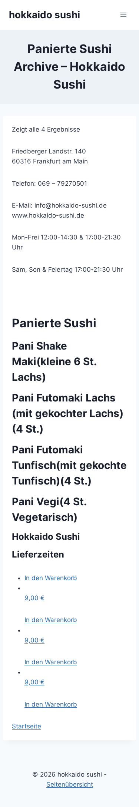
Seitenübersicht (69, 784)
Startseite (26, 726)
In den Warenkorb (50, 578)
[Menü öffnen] (123, 14)
